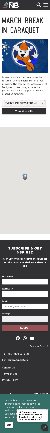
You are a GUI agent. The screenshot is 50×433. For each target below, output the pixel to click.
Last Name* (7, 289)
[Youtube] (32, 338)
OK (9, 425)
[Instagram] (25, 338)
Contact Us (8, 367)
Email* (5, 301)
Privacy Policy (10, 380)
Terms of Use (9, 373)
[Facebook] (18, 338)
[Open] (45, 5)
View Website (24, 111)
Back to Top (37, 346)
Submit (25, 327)
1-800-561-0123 (21, 354)
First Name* (7, 276)
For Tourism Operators (15, 360)
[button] (24, 177)
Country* (6, 313)
